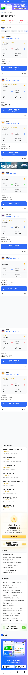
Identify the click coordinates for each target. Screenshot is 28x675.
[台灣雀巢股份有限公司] (14, 459)
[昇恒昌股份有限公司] (14, 475)
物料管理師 (8, 36)
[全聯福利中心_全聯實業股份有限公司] (14, 483)
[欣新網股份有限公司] (14, 508)
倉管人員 (8, 257)
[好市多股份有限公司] (14, 492)
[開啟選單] (2, 1)
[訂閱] (25, 12)
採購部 (7, 121)
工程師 (7, 172)
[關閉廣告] (25, 640)
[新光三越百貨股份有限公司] (14, 500)
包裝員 (7, 372)
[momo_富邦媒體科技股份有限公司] (14, 451)
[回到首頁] (2, 12)
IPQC (7, 79)
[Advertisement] (14, 312)
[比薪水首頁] (4, 635)
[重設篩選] (2, 31)
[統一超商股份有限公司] (14, 467)
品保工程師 (8, 214)
